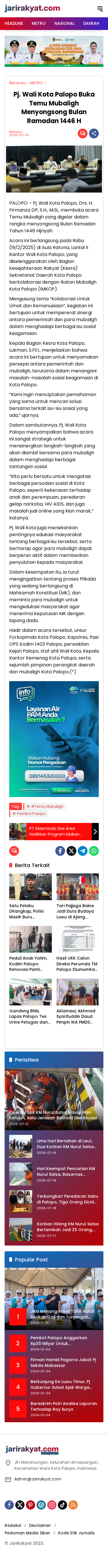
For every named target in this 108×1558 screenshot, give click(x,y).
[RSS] (73, 1505)
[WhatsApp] (94, 851)
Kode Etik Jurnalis (76, 1533)
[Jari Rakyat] (32, 8)
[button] (99, 8)
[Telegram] (83, 851)
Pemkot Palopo (31, 813)
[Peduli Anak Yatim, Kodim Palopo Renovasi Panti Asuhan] (30, 939)
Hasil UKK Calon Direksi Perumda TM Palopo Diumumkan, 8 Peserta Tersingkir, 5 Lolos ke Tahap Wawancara (77, 964)
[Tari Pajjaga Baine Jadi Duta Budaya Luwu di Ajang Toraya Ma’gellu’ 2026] (77, 886)
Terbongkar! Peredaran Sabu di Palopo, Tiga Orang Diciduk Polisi (68, 1199)
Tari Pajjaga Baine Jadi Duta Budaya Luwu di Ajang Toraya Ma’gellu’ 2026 (75, 911)
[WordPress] (41, 1505)
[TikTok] (62, 1505)
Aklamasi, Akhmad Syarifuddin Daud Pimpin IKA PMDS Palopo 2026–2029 (76, 1016)
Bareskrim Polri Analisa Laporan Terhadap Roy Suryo (64, 1406)
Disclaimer (40, 1525)
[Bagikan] (94, 133)
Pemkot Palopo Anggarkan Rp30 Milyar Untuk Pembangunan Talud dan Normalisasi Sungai (59, 1340)
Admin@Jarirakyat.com (37, 1479)
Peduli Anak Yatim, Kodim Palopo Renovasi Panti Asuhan (28, 964)
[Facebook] (60, 851)
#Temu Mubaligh (47, 806)
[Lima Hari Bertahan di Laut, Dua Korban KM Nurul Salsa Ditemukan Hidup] (20, 1146)
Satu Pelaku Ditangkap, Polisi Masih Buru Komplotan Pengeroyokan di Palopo (27, 911)
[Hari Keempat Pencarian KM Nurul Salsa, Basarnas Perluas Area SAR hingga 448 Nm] (20, 1174)
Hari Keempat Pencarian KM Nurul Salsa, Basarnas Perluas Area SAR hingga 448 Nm (67, 1171)
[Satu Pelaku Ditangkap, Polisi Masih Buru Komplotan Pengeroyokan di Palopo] (30, 886)
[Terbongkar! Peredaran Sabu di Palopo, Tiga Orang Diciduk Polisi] (20, 1201)
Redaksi (15, 131)
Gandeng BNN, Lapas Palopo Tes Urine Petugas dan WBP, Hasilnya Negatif (28, 1016)
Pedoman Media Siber (27, 1533)
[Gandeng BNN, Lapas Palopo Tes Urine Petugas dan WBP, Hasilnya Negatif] (30, 992)
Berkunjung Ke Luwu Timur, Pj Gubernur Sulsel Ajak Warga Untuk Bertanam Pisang (60, 1384)
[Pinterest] (30, 1505)
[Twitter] (71, 851)
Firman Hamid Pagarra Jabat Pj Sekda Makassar (63, 1362)
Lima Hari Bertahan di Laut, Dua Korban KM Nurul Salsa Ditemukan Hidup (65, 1144)
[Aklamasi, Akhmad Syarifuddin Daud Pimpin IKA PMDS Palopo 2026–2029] (77, 992)
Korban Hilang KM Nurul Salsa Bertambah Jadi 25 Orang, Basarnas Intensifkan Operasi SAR (68, 1227)
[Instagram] (51, 1505)
